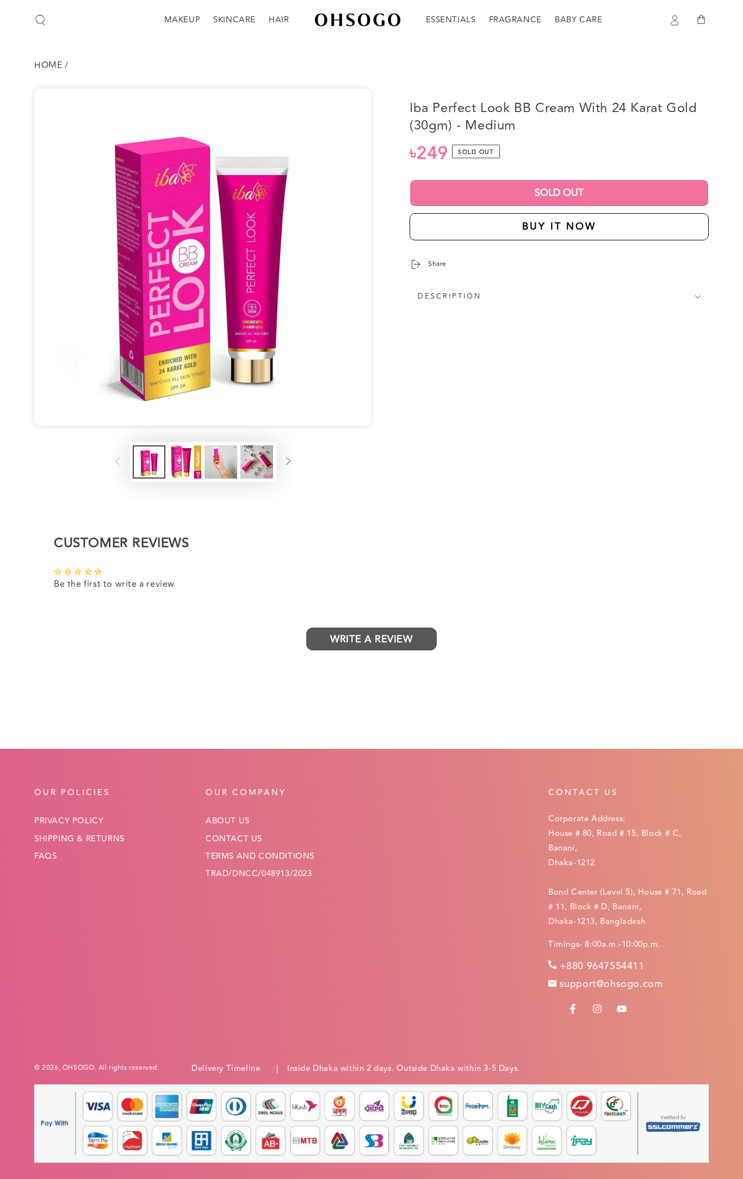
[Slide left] (117, 462)
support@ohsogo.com (611, 983)
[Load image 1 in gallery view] (149, 462)
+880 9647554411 (602, 965)
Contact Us (234, 839)
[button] (40, 20)
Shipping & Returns (79, 839)
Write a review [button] (371, 639)
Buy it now (559, 226)
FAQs (45, 856)
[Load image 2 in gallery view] (185, 462)
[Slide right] (288, 462)
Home (48, 65)
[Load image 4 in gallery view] (256, 462)
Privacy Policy (68, 821)
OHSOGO (79, 1068)
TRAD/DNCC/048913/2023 (259, 873)
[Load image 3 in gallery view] (221, 462)
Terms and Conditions (260, 856)
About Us (228, 821)
